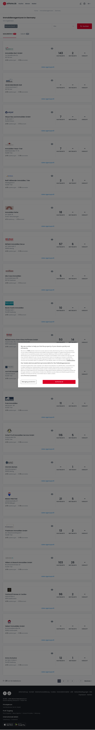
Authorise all (59, 382)
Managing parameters (29, 382)
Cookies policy (71, 360)
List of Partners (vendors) (28, 375)
